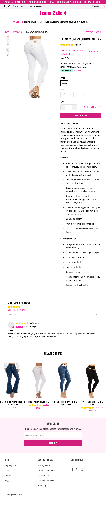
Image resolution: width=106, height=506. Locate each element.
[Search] (92, 22)
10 (70, 94)
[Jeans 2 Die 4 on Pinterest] (8, 6)
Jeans (33, 22)
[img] (22, 323)
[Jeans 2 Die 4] (53, 13)
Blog (7, 481)
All (87, 22)
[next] (55, 67)
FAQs (17, 6)
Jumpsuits (54, 22)
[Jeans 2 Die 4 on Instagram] (13, 6)
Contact (23, 6)
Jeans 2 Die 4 (16, 495)
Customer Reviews (46, 481)
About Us (31, 6)
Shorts (27, 22)
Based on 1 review (16, 310)
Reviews (72, 22)
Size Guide (94, 51)
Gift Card (81, 22)
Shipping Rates (91, 107)
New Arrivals (17, 22)
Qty (62, 102)
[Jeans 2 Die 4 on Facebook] (4, 6)
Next (98, 32)
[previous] (16, 67)
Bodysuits (64, 22)
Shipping (40, 6)
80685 (64, 83)
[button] (66, 45)
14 (83, 94)
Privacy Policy (44, 465)
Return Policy (43, 476)
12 (76, 94)
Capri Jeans (44, 22)
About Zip (42, 486)
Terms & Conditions (46, 470)
